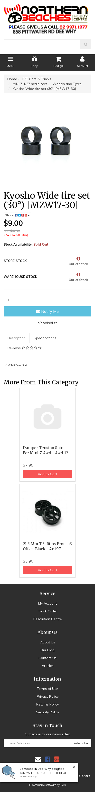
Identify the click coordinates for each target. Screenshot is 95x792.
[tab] (17, 338)
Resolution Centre (47, 619)
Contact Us (47, 658)
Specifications (45, 338)
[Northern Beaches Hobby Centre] (47, 17)
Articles (48, 665)
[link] (47, 759)
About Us (47, 642)
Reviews (15, 348)
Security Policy (47, 712)
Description (17, 338)
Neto (63, 785)
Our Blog (47, 650)
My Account (47, 603)
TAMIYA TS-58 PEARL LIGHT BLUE (43, 773)
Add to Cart (47, 474)
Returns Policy (47, 704)
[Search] (85, 44)
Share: (10, 215)
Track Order (47, 611)
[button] (47, 323)
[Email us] (38, 759)
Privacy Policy (47, 696)
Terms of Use (47, 688)
